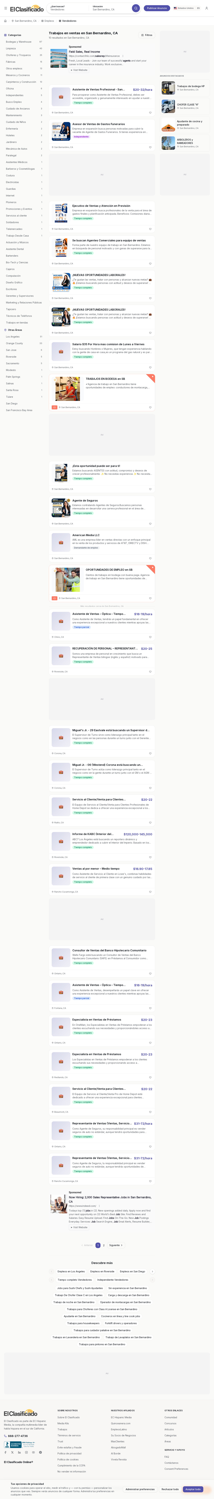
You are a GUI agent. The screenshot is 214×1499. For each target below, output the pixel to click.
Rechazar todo (170, 1489)
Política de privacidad (69, 1453)
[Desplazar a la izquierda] (51, 1271)
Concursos (170, 1423)
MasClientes (117, 1441)
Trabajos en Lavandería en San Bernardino (76, 1337)
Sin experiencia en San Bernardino (128, 1288)
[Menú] (5, 8)
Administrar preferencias (140, 1489)
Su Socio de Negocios (123, 1435)
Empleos (49, 20)
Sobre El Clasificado (69, 1417)
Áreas (168, 1441)
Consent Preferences (176, 1468)
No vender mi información (72, 1471)
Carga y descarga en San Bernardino (128, 1295)
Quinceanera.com (120, 1423)
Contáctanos (171, 1462)
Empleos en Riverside (102, 1271)
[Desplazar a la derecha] (152, 1271)
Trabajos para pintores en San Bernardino (102, 1344)
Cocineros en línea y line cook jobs (120, 1316)
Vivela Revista (119, 1459)
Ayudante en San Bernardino (79, 1316)
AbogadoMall (118, 1447)
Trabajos (62, 1429)
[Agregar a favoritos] (150, 113)
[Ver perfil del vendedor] (55, 380)
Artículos (169, 1429)
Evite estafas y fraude (70, 1447)
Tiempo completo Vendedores (75, 1279)
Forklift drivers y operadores (121, 1323)
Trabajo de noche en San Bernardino (73, 1302)
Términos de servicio (69, 1435)
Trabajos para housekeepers (83, 1323)
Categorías (171, 1435)
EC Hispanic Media (121, 1417)
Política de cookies (68, 1459)
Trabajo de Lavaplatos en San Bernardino (128, 1337)
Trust (60, 1441)
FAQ (167, 1456)
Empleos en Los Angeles (71, 1271)
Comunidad (171, 1417)
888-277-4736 (18, 1436)
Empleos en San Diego (132, 1271)
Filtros (148, 35)
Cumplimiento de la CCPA (71, 1465)
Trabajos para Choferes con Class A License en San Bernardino (102, 1309)
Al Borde (116, 1453)
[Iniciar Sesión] (206, 8)
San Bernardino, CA (25, 20)
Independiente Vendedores (112, 1279)
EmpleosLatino (119, 1429)
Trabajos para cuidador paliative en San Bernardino (102, 1330)
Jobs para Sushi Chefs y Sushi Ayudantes (80, 1288)
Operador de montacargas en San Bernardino (125, 1302)
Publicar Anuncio (157, 8)
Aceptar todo (193, 1489)
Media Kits (63, 1423)
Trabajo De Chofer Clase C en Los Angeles (78, 1295)
